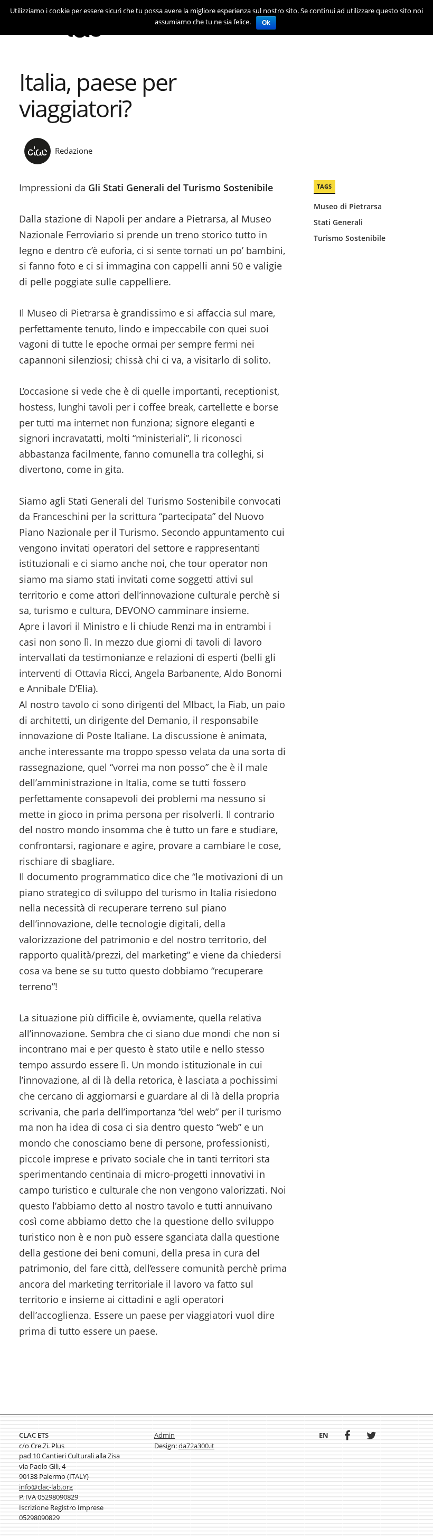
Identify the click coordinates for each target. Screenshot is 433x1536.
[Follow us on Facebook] (347, 1436)
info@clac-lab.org (46, 1487)
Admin (164, 1435)
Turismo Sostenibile (349, 238)
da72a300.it (196, 1445)
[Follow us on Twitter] (371, 1436)
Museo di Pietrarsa (348, 206)
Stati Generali (338, 222)
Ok (266, 22)
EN (323, 1435)
